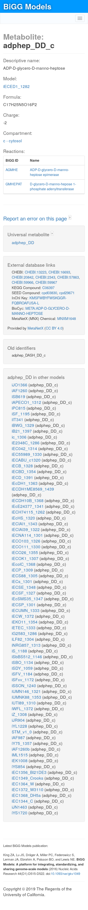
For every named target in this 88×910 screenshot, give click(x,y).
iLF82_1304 (23, 639)
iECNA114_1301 (28, 535)
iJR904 (19, 720)
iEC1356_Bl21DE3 (30, 772)
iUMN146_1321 (27, 691)
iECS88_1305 (25, 575)
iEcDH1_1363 (25, 483)
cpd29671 (67, 292)
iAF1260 (20, 390)
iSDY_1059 (23, 668)
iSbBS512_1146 (27, 656)
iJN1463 (20, 807)
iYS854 (19, 766)
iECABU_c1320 (27, 460)
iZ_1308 (20, 714)
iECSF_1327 (24, 593)
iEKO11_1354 (25, 622)
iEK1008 (20, 760)
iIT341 (18, 419)
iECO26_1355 (25, 552)
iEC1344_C (23, 801)
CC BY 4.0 (54, 328)
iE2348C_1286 (26, 442)
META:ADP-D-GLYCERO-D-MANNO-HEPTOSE (41, 310)
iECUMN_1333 (26, 610)
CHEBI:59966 (22, 282)
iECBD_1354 (24, 471)
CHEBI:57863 (68, 277)
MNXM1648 (66, 318)
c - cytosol (12, 140)
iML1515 (20, 754)
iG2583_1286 (25, 633)
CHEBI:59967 (46, 282)
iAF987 (19, 737)
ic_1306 (20, 437)
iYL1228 (20, 726)
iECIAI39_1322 (26, 529)
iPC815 (19, 408)
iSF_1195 (21, 413)
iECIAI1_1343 (25, 523)
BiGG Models (27, 6)
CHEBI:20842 (22, 277)
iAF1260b (21, 749)
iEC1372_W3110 (28, 789)
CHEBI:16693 (59, 272)
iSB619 (19, 396)
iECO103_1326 (26, 541)
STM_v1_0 (22, 731)
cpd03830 (49, 292)
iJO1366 (20, 384)
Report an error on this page (35, 218)
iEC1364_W (23, 783)
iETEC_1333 (24, 627)
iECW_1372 (23, 616)
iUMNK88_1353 (27, 697)
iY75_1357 (22, 743)
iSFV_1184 (23, 674)
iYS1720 (20, 812)
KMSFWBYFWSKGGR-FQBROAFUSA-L (39, 300)
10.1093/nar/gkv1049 (65, 873)
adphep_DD (23, 242)
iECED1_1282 (16, 86)
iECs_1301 (22, 581)
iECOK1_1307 (26, 558)
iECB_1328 (23, 465)
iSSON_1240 (24, 685)
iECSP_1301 (24, 604)
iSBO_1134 (23, 662)
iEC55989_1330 (27, 454)
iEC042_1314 (25, 448)
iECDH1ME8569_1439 (33, 489)
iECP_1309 (23, 570)
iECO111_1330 (26, 546)
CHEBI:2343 (45, 277)
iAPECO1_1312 (27, 402)
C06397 (48, 287)
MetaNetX (35, 328)
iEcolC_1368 (24, 564)
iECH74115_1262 (29, 512)
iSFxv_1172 (23, 679)
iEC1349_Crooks (28, 778)
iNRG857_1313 (27, 645)
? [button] (69, 217)
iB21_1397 (22, 431)
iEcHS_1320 (24, 518)
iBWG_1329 (23, 425)
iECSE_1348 (24, 587)
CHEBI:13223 (35, 272)
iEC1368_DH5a (27, 795)
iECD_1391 (23, 477)
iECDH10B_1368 (28, 500)
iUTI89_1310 (24, 703)
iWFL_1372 (23, 708)
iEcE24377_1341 (28, 506)
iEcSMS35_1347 (28, 598)
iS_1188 (20, 651)
